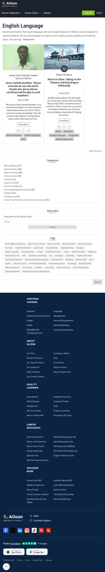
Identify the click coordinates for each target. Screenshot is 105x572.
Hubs (56, 406)
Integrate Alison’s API (63, 480)
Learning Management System (17, 190)
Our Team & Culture (35, 363)
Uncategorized (10, 196)
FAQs (36, 516)
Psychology (71, 264)
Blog (55, 358)
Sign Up (88, 12)
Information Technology (37, 256)
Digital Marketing (67, 248)
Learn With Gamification (64, 485)
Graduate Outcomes (53, 252)
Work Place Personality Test (66, 451)
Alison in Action (10, 172)
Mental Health (81, 260)
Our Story (31, 353)
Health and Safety (78, 252)
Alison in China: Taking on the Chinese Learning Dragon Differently (64, 82)
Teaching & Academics (63, 330)
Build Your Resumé (35, 437)
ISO (50, 256)
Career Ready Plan (35, 451)
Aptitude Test (33, 455)
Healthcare (92, 252)
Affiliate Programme (35, 485)
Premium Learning (62, 411)
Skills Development (64, 139)
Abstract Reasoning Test (37, 460)
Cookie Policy (38, 560)
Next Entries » (95, 151)
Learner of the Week (84, 256)
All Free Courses (34, 411)
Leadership (70, 256)
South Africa (49, 268)
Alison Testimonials (35, 415)
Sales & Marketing (61, 325)
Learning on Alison (61, 353)
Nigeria (8, 264)
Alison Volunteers (85, 244)
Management (59, 316)
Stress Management (81, 268)
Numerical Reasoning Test (65, 437)
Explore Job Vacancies (36, 442)
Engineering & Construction (38, 316)
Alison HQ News (11, 169)
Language (58, 311)
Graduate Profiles (61, 401)
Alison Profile (32, 490)
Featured (8, 179)
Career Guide (38, 248)
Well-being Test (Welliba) (64, 446)
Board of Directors (35, 358)
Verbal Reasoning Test (63, 442)
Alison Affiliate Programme (15, 244)
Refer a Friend (60, 490)
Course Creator (10, 176)
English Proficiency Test (64, 455)
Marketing (69, 260)
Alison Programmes (62, 372)
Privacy (19, 560)
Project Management (57, 264)
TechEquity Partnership (64, 494)
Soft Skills (38, 268)
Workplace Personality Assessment (35, 271)
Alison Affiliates (11, 166)
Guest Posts (9, 183)
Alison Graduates (14, 135)
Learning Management (13, 260)
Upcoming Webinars (62, 499)
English (30, 320)
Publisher (8, 193)
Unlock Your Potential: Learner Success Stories (24, 200)
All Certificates (33, 401)
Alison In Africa (60, 367)
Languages (73, 135)
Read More (23, 124)
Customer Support (42, 520)
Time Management (12, 271)
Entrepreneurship (27, 252)
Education (68, 131)
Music (91, 260)
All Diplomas (32, 406)
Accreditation (32, 397)
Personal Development (37, 264)
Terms (27, 560)
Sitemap (48, 560)
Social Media (27, 268)
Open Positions (33, 372)
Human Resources (12, 256)
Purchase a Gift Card (62, 415)
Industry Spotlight (11, 186)
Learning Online (57, 260)
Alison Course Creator (36, 244)
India (24, 256)
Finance (40, 252)
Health (66, 252)
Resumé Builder (85, 264)
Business (8, 248)
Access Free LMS (34, 480)
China (58, 131)
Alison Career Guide (35, 446)
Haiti (23, 139)
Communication (52, 248)
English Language (32, 135)
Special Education (63, 268)
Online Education (19, 264)
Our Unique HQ (33, 367)
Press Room (59, 363)
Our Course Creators (35, 377)
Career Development (23, 248)
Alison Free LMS (53, 244)
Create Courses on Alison (38, 494)
